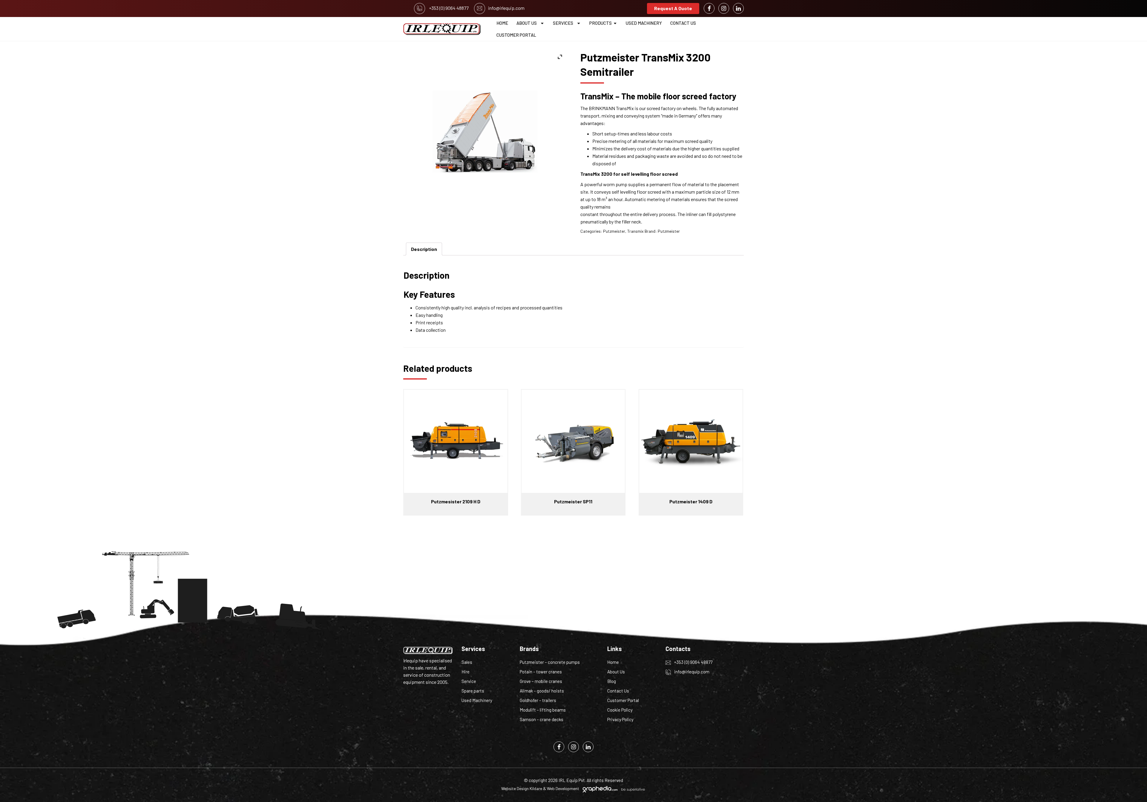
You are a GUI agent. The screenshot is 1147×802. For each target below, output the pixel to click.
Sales (466, 662)
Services (563, 23)
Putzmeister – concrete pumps (550, 662)
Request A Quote (673, 8)
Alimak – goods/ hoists (542, 690)
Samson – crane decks (541, 719)
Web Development (563, 788)
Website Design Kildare (521, 788)
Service (468, 681)
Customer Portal (516, 35)
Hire (465, 671)
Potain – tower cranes (541, 671)
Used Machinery (644, 23)
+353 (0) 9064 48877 (692, 662)
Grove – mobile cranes (541, 681)
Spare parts (472, 690)
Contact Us (683, 23)
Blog (611, 681)
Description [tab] (424, 249)
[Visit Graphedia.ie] (613, 788)
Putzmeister (614, 231)
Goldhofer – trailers (538, 700)
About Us (526, 23)
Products (600, 23)
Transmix (635, 231)
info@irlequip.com (691, 671)
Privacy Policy (620, 719)
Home (502, 23)
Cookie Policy (620, 709)
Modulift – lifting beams (543, 709)
